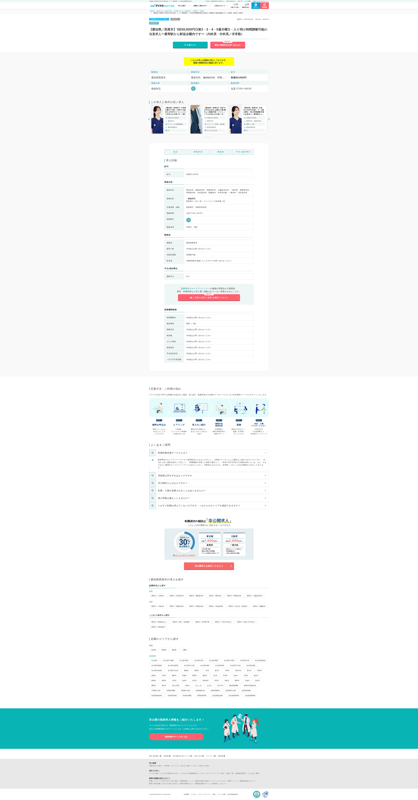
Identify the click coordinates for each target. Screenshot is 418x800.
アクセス (193, 794)
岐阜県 (153, 650)
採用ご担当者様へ (154, 756)
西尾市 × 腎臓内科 (259, 606)
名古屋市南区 (219, 665)
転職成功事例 (240, 773)
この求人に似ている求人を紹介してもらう (210, 297)
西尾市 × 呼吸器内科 (196, 606)
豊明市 (237, 680)
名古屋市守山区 (235, 665)
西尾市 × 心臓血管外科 (254, 596)
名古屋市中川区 (189, 665)
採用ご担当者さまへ (231, 1)
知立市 (194, 680)
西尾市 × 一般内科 (157, 606)
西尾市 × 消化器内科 (216, 606)
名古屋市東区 (184, 660)
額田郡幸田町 (201, 695)
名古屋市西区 (213, 660)
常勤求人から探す (155, 765)
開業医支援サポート (247, 781)
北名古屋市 (176, 685)
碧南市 (153, 675)
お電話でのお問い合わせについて (261, 1)
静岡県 (164, 650)
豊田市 (174, 675)
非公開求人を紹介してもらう (209, 566)
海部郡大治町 (185, 690)
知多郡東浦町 (246, 690)
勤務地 (220, 152)
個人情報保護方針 (233, 794)
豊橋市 (186, 670)
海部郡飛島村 (215, 690)
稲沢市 (256, 675)
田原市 (257, 680)
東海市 (164, 680)
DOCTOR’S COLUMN (169, 781)
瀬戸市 (217, 670)
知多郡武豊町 (187, 695)
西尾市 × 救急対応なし (159, 622)
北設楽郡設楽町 (217, 695)
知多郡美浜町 (172, 695)
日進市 (247, 680)
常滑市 (225, 675)
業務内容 (198, 152)
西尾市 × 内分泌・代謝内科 (238, 606)
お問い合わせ (198, 756)
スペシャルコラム (219, 781)
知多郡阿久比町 (230, 690)
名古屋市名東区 (156, 670)
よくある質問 (247, 1)
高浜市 (216, 680)
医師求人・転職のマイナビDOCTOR (161, 11)
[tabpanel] (169, 119)
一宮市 (207, 670)
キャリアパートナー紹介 (216, 773)
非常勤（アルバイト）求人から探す (177, 765)
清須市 (164, 685)
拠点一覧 (240, 1)
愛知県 (195, 11)
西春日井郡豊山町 (250, 685)
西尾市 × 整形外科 (215, 596)
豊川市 (249, 670)
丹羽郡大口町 (156, 690)
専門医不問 (154, 23)
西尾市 (202, 11)
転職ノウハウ (154, 781)
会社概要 (186, 794)
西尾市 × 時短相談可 (158, 627)
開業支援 (220, 756)
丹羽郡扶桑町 (170, 690)
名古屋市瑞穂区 (156, 665)
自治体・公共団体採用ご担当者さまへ (215, 1)
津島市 (259, 670)
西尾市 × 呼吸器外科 (234, 596)
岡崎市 (196, 670)
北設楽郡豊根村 (250, 695)
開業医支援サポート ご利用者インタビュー (211, 783)
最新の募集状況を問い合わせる (228, 45)
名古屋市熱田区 (173, 665)
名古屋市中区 (244, 660)
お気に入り (191, 45)
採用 (214, 794)
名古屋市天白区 (173, 670)
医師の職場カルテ (186, 783)
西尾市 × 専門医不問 (202, 622)
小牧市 (246, 675)
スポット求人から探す (201, 765)
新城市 (153, 680)
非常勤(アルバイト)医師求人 (182, 11)
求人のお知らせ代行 (170, 783)
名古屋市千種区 (168, 660)
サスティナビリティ (204, 794)
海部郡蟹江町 (200, 690)
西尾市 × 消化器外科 (177, 596)
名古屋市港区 (205, 665)
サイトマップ (210, 756)
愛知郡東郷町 (233, 685)
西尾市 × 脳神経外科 (196, 596)
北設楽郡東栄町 (233, 695)
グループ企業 (221, 794)
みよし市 (198, 685)
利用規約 (166, 756)
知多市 (184, 680)
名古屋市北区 (198, 660)
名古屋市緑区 (250, 665)
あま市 (209, 685)
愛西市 (153, 685)
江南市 (235, 675)
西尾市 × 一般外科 (157, 596)
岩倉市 (227, 680)
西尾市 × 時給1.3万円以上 (246, 622)
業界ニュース (233, 781)
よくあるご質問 (253, 773)
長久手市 (220, 685)
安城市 (184, 675)
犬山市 (215, 675)
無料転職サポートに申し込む (176, 737)
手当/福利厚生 (243, 152)
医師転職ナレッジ (186, 781)
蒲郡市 (205, 675)
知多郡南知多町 (156, 695)
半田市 (227, 670)
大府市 (174, 680)
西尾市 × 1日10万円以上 (223, 622)
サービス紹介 (154, 773)
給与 (176, 152)
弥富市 (187, 685)
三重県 (184, 650)
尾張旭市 (206, 680)
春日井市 (238, 670)
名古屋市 (154, 660)
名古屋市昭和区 (260, 660)
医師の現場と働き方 (203, 781)
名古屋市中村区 (229, 660)
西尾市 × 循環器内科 (177, 606)
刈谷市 (164, 675)
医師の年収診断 (155, 783)
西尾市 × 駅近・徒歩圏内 (181, 622)
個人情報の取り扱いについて (181, 756)
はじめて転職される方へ (170, 773)
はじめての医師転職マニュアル (192, 773)
